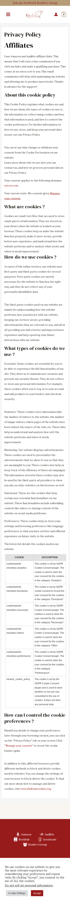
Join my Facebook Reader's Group (35, 3)
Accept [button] (37, 893)
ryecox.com (11, 185)
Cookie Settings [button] (17, 893)
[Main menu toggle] (8, 14)
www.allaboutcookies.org (35, 788)
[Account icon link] (56, 14)
